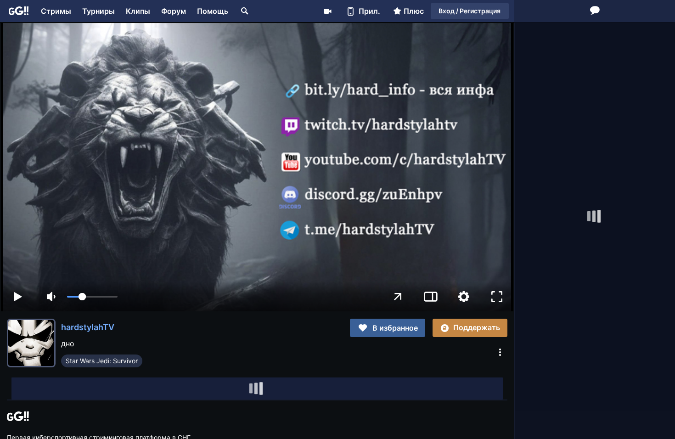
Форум (173, 11)
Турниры (98, 11)
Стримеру (327, 11)
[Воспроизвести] (17, 297)
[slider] (92, 297)
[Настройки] (464, 297)
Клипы (138, 11)
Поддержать (476, 327)
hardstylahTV (87, 327)
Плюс (414, 11)
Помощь (212, 11)
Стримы (56, 11)
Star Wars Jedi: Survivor (102, 361)
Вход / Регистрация (470, 11)
